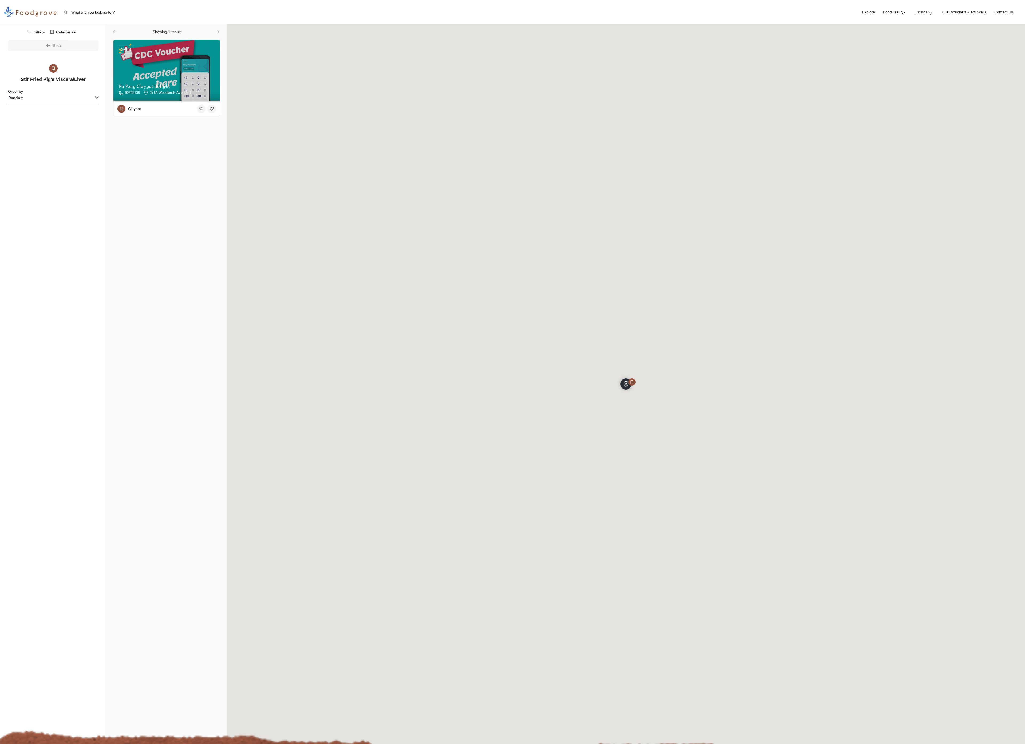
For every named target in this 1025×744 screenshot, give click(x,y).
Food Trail (893, 12)
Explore (868, 12)
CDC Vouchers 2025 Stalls (964, 12)
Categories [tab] (66, 32)
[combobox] (53, 98)
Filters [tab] (39, 32)
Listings (922, 12)
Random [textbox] (15, 98)
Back (57, 45)
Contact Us (1003, 12)
